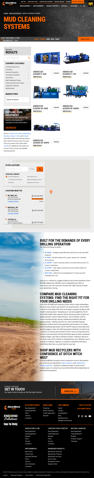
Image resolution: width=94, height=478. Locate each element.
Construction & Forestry (46, 1)
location (6, 146)
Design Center (52, 464)
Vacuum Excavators (12, 72)
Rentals (27, 436)
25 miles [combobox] (32, 169)
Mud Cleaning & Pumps (13, 80)
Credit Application (49, 413)
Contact (5, 475)
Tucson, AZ (12, 219)
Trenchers (9, 70)
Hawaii (26, 136)
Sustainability (62, 413)
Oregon (19, 134)
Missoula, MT (13, 207)
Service (27, 416)
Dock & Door (52, 459)
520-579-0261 (38, 223)
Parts (27, 413)
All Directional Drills (12, 67)
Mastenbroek (10, 88)
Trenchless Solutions (13, 75)
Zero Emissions (30, 464)
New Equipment (25, 6)
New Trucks (29, 452)
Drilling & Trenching (78, 1)
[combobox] (17, 169)
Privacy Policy (29, 475)
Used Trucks (29, 454)
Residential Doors (54, 462)
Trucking (68, 1)
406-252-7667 (53, 39)
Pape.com (23, 1)
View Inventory (11, 127)
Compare (56, 73)
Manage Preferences (65, 421)
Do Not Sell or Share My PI (43, 475)
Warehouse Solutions (55, 452)
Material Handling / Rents (34, 179)
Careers (60, 411)
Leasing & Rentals (31, 457)
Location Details (13, 201)
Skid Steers (9, 78)
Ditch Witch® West (13, 177)
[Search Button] (81, 6)
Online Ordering (48, 411)
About (60, 408)
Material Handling (59, 1)
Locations (73, 6)
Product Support (52, 6)
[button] (31, 6)
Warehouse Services (54, 457)
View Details (37, 77)
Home (6, 13)
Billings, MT (12, 195)
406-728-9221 (38, 211)
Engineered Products (33, 182)
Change (16, 40)
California (13, 134)
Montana (6, 136)
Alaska (12, 136)
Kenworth (11, 182)
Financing (46, 408)
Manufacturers (63, 418)
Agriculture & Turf (33, 1)
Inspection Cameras (12, 86)
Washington (27, 134)
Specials (64, 6)
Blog (59, 416)
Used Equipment (38, 6)
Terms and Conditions (16, 475)
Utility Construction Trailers (15, 83)
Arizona (17, 136)
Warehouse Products (55, 454)
